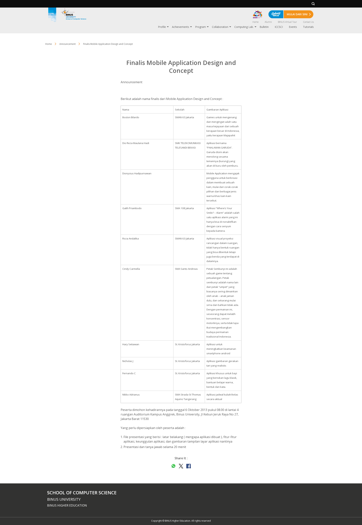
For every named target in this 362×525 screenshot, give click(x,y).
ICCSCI (279, 27)
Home (255, 22)
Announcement (67, 44)
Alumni (268, 22)
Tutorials (308, 27)
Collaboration (220, 27)
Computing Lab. (244, 27)
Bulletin (264, 27)
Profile (162, 27)
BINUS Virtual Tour (287, 22)
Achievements (180, 27)
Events (293, 27)
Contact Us (308, 22)
